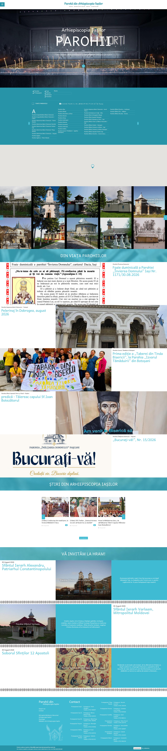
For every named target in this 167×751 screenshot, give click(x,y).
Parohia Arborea (62, 122)
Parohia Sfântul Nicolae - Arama (119, 114)
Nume (56, 91)
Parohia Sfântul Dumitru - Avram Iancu (94, 134)
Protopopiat (38, 93)
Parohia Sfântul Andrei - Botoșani (93, 125)
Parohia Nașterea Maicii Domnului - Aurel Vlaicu (95, 110)
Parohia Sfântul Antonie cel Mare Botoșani (95, 129)
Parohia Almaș (62, 118)
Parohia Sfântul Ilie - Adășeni (118, 111)
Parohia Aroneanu (63, 124)
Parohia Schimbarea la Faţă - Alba (93, 113)
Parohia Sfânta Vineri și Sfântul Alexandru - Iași (96, 122)
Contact (88, 6)
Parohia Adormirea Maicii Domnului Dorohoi (44, 124)
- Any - (40, 103)
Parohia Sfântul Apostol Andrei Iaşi (93, 131)
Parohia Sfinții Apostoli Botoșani (93, 117)
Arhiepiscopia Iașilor (79, 6)
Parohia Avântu (62, 129)
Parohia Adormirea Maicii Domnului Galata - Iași (44, 127)
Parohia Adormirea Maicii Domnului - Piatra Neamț (44, 121)
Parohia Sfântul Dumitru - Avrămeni (120, 109)
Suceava (48, 96)
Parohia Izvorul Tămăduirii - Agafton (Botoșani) (68, 131)
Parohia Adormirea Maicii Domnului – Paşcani (44, 133)
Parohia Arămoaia (63, 126)
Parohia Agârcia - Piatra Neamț (40, 138)
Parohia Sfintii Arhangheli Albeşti (93, 115)
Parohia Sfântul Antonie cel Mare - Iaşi (94, 127)
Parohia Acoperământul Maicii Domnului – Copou (43, 117)
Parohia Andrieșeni (63, 120)
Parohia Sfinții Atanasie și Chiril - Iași (94, 119)
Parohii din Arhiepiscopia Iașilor (83, 3)
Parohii (71, 6)
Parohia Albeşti (62, 111)
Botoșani (49, 95)
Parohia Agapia (36, 136)
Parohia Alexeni (62, 116)
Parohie (36, 91)
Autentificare (94, 6)
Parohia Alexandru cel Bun (65, 114)
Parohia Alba (61, 109)
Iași (47, 91)
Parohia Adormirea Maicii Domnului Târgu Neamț (43, 130)
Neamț (48, 93)
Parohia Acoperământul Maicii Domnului (43, 115)
